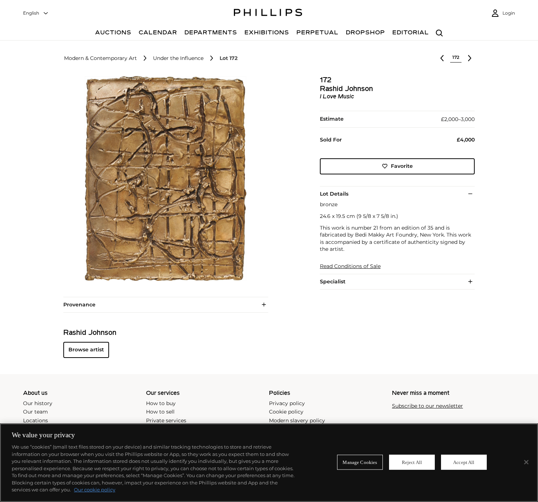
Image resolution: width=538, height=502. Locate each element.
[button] (163, 178)
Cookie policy (286, 411)
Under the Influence (178, 58)
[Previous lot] (442, 58)
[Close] (526, 462)
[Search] (439, 33)
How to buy (161, 403)
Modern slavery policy (297, 420)
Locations (35, 420)
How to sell (160, 411)
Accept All (463, 462)
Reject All (412, 462)
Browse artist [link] (86, 349)
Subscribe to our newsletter (427, 406)
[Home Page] (268, 13)
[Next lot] (469, 58)
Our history (37, 403)
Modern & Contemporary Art (100, 58)
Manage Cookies (360, 462)
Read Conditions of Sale (350, 266)
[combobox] (36, 13)
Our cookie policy (94, 489)
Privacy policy (287, 403)
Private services (166, 420)
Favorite (402, 166)
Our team (35, 411)
